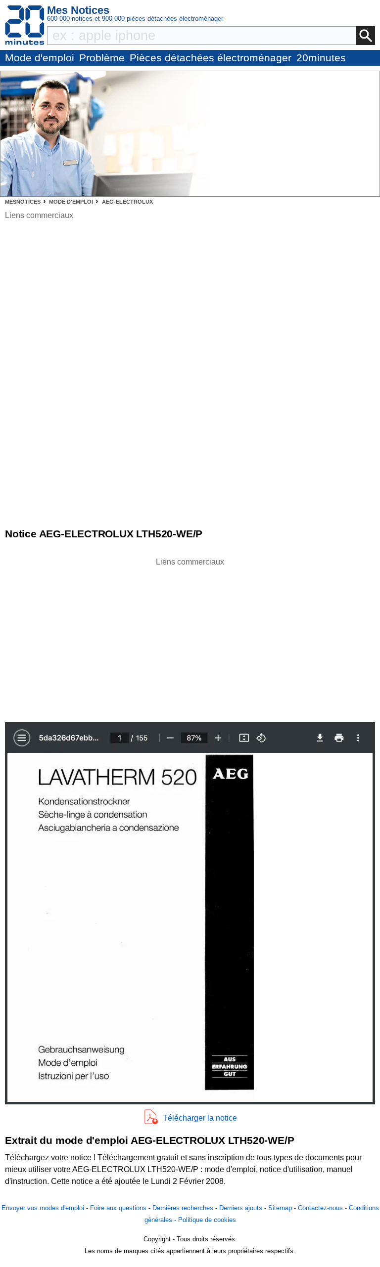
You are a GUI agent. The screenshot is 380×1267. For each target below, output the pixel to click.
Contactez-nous (320, 1208)
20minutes (321, 57)
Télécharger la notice (200, 1118)
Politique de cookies (207, 1219)
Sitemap (280, 1208)
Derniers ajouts (240, 1208)
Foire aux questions (118, 1208)
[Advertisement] (190, 637)
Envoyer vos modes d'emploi (42, 1208)
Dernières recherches (182, 1208)
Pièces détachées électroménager (210, 57)
